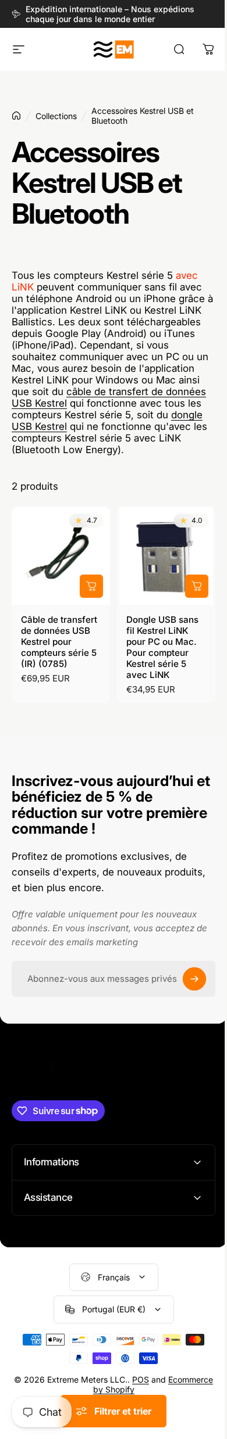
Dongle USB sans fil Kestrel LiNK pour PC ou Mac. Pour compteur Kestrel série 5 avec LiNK (162, 647)
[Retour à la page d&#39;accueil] (16, 115)
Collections (56, 116)
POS (159, 1386)
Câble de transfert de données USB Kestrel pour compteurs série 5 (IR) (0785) (59, 641)
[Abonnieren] (194, 979)
